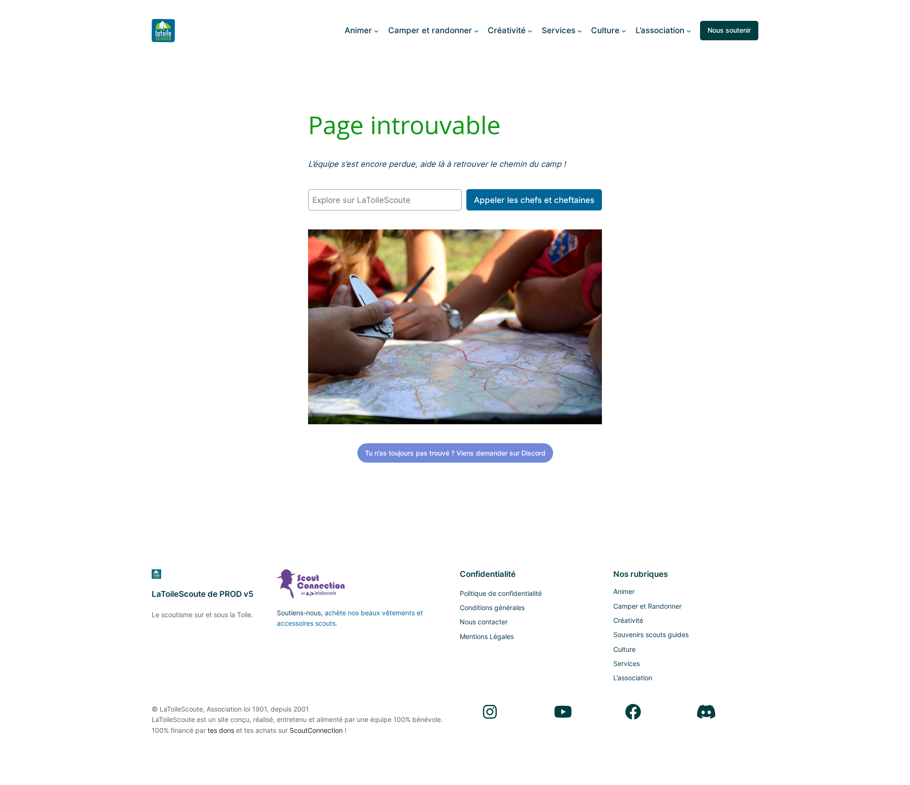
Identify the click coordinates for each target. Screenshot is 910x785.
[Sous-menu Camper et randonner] (476, 30)
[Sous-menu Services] (579, 30)
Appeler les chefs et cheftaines (534, 200)
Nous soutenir (729, 30)
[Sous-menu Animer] (376, 30)
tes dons (221, 730)
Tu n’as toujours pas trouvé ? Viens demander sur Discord (455, 453)
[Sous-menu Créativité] (530, 30)
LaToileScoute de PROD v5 (203, 594)
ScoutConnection (316, 730)
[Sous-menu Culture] (623, 30)
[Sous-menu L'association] (688, 30)
